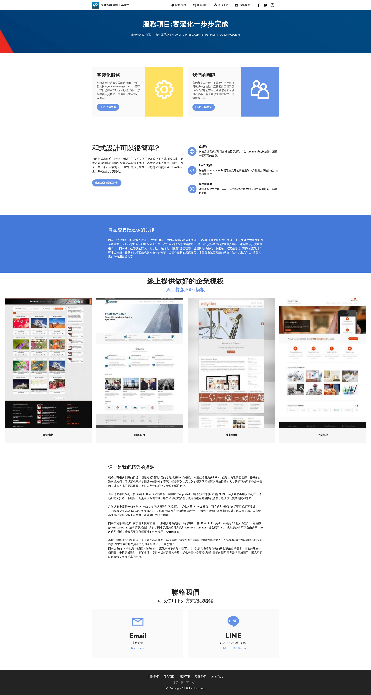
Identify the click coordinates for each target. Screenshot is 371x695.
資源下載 (223, 5)
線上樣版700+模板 (185, 289)
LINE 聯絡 (217, 676)
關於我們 (180, 5)
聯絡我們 (245, 5)
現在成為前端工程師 (107, 183)
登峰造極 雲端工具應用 (115, 5)
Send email (137, 648)
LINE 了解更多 (108, 107)
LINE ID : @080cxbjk (233, 648)
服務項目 (202, 5)
